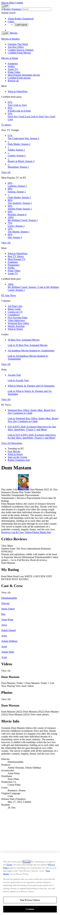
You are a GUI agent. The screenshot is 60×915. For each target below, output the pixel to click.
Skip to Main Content (12, 2)
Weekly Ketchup (16, 326)
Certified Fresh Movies (19, 52)
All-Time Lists (15, 306)
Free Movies (14, 451)
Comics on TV (15, 311)
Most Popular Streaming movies (24, 75)
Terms (9, 864)
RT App (5, 295)
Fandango (13, 63)
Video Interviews (16, 320)
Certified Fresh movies (19, 77)
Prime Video (14, 72)
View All (5, 172)
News (13, 295)
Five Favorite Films (17, 317)
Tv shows (6, 124)
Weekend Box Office (18, 323)
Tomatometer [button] (8, 498)
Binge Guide (14, 309)
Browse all (13, 80)
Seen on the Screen (17, 457)
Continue (30, 909)
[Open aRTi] (5, 6)
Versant (26, 861)
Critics (11, 21)
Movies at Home (9, 58)
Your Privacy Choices (30, 900)
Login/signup (21, 24)
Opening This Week (18, 44)
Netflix (11, 66)
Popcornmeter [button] (34, 498)
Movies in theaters (10, 38)
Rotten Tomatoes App (19, 460)
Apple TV (13, 69)
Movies (13, 33)
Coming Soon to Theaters (21, 50)
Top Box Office (16, 47)
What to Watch (18, 91)
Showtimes (16, 443)
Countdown (14, 314)
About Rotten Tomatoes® (21, 18)
